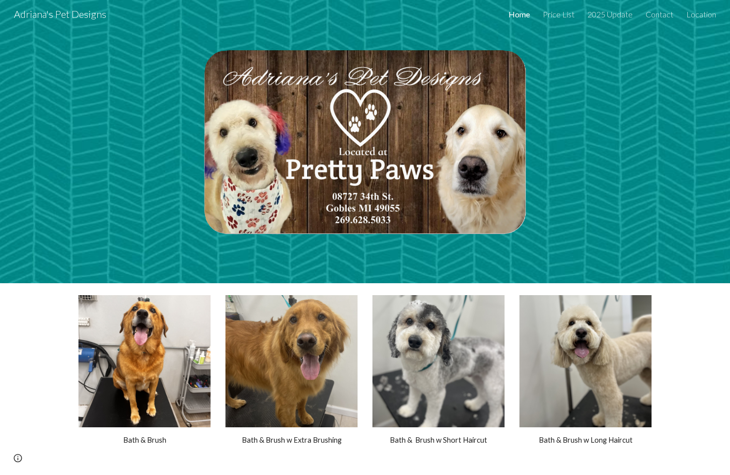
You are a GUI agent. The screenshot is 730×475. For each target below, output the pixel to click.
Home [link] (519, 14)
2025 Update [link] (610, 14)
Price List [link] (559, 14)
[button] (18, 458)
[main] (144, 440)
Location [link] (701, 14)
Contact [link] (659, 14)
